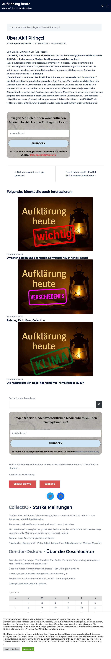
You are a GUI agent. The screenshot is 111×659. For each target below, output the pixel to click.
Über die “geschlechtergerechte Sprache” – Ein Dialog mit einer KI (44, 568)
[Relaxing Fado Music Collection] (55, 286)
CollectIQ (50, 484)
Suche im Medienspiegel (22, 398)
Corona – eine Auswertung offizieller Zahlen (32, 538)
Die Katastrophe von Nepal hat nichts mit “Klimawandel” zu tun (45, 382)
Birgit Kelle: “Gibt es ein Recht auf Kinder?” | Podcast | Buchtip (42, 578)
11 (68, 607)
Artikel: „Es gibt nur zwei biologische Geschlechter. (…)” (38, 573)
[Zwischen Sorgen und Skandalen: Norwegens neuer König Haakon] (55, 224)
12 (82, 607)
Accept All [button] (28, 649)
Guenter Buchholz (21, 43)
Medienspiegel (30, 27)
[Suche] (99, 404)
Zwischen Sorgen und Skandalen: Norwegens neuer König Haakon (47, 257)
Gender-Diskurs (22, 484)
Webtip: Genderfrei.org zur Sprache (27, 583)
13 (95, 607)
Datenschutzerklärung (43, 155)
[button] (102, 6)
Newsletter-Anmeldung (21, 474)
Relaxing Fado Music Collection (26, 320)
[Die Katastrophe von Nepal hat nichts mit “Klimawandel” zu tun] (55, 349)
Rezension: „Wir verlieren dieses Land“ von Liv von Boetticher (41, 524)
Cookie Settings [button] (12, 649)
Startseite (14, 27)
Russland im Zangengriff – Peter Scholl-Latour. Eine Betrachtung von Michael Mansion (55, 543)
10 (55, 607)
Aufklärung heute (16, 4)
